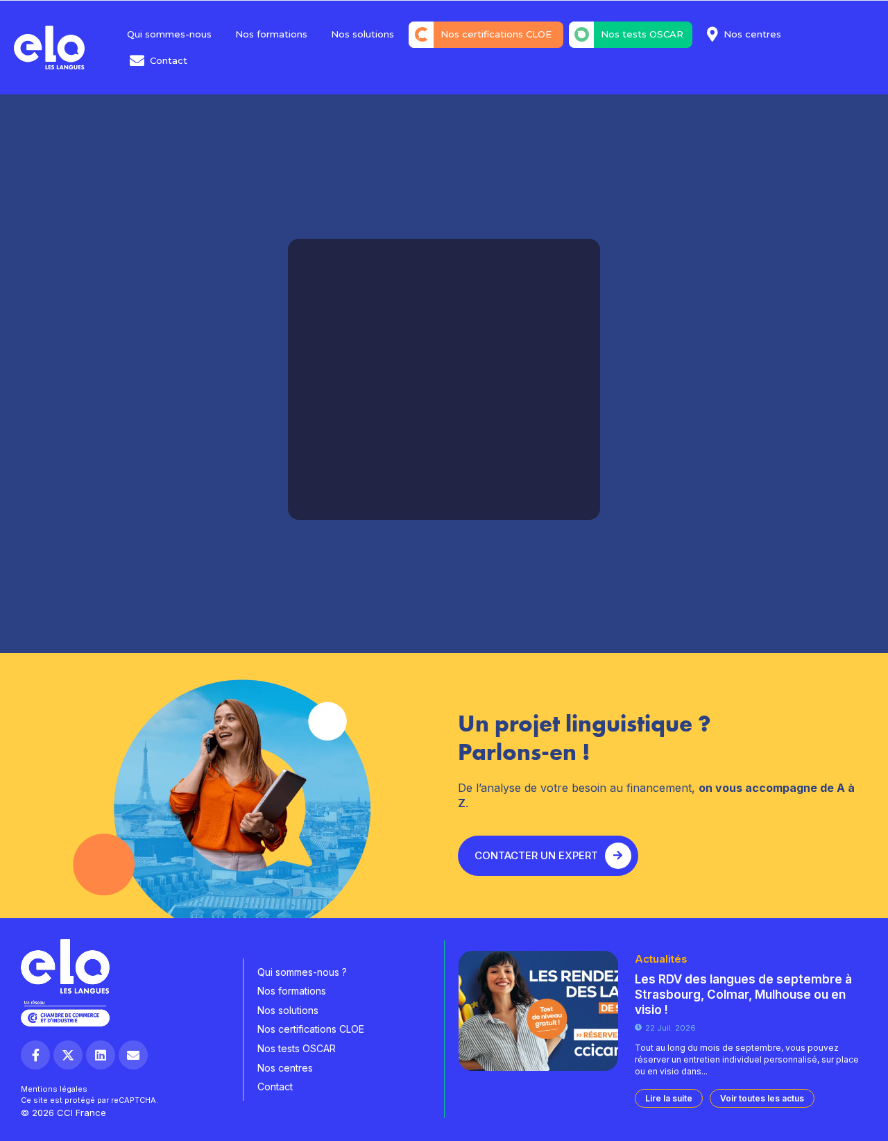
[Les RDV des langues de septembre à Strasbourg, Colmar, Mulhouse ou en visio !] (538, 1011)
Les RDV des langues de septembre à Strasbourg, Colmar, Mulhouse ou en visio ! (743, 994)
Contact (168, 60)
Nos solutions (362, 34)
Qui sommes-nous (169, 34)
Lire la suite (668, 1098)
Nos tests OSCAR (642, 34)
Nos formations (271, 34)
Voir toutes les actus (762, 1098)
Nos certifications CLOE (497, 34)
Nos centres (752, 34)
